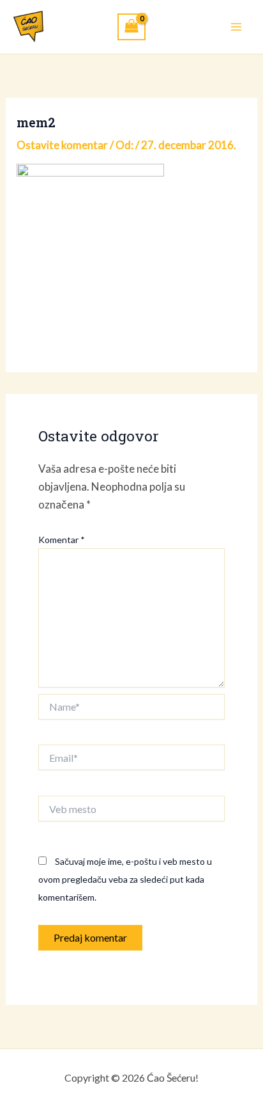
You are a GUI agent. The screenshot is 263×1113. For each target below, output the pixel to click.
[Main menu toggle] (236, 27)
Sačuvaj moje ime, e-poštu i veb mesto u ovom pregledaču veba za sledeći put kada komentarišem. (125, 879)
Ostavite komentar (62, 145)
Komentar (61, 539)
